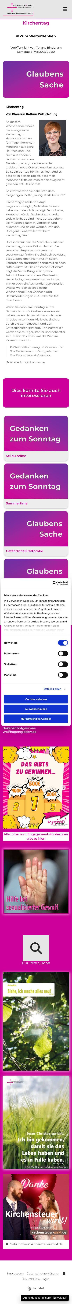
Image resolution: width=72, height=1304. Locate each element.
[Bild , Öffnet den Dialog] (36, 1207)
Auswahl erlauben (36, 708)
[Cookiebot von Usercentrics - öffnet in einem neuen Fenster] (52, 583)
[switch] (63, 653)
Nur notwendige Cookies (36, 718)
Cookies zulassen (36, 699)
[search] (36, 948)
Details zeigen (52, 688)
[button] (63, 9)
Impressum (15, 1273)
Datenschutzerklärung (43, 1273)
